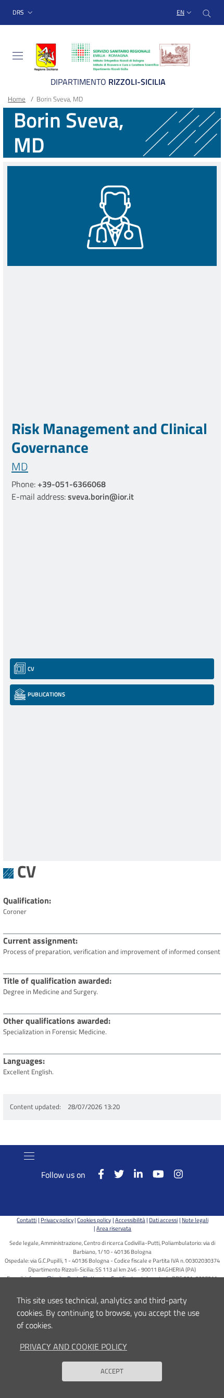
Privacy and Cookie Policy (73, 1346)
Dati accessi (163, 1219)
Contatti (26, 1219)
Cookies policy (94, 1219)
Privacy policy (57, 1219)
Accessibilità (130, 1219)
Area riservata (113, 1228)
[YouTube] (153, 1173)
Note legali (195, 1219)
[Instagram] (173, 1173)
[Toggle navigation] (17, 55)
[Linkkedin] (133, 1173)
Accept (112, 1371)
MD (19, 466)
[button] (24, 13)
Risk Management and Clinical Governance (109, 438)
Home (17, 99)
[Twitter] (114, 1173)
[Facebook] (96, 1173)
